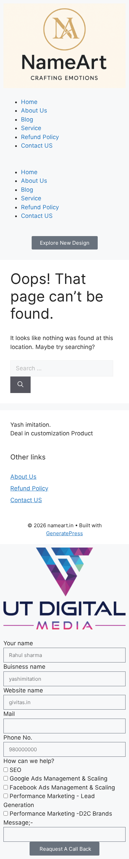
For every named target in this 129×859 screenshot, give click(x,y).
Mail (9, 713)
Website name (23, 690)
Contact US (37, 145)
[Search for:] (61, 368)
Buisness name (24, 666)
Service (31, 128)
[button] (64, 163)
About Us (34, 110)
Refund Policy (40, 137)
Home (29, 101)
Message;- (18, 822)
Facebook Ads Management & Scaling (62, 787)
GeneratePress (64, 533)
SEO (15, 769)
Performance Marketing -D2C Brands (61, 813)
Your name (18, 643)
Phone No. (17, 737)
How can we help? (28, 760)
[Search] (20, 385)
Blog (27, 119)
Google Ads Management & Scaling (58, 778)
